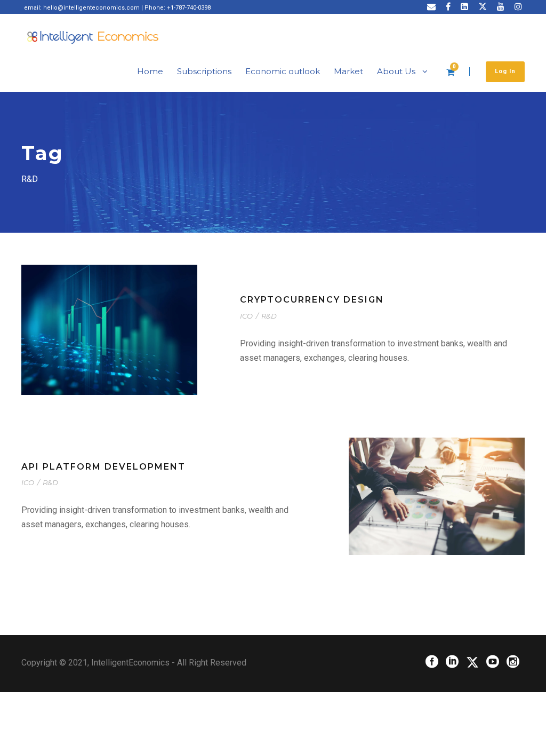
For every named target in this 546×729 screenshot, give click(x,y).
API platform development (103, 467)
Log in (505, 71)
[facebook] (448, 7)
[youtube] (500, 7)
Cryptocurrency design (312, 300)
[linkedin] (464, 7)
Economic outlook (282, 71)
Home (150, 71)
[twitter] (482, 7)
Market (348, 71)
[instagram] (518, 7)
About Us (396, 71)
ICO (246, 316)
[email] (431, 7)
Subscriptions (204, 71)
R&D (269, 316)
